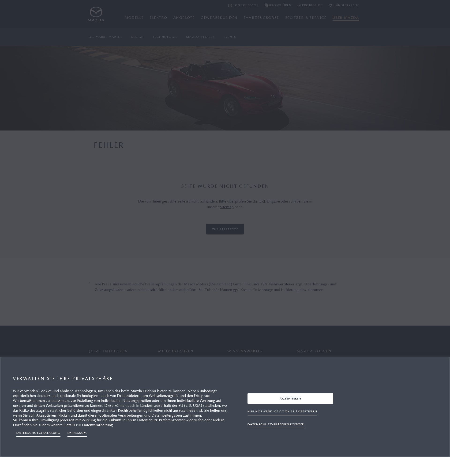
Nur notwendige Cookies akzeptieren (282, 411)
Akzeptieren (290, 398)
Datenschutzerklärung (38, 432)
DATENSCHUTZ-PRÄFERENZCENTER (276, 424)
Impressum (77, 432)
